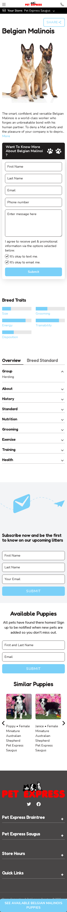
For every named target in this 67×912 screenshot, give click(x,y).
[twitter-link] (28, 804)
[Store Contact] (62, 3)
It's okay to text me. (23, 256)
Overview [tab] (11, 360)
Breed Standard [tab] (42, 360)
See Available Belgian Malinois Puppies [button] (33, 905)
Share (52, 22)
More (6, 136)
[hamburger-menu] (4, 3)
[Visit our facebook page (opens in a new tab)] (38, 804)
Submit (33, 272)
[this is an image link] (33, 789)
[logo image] (33, 3)
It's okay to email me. (24, 262)
